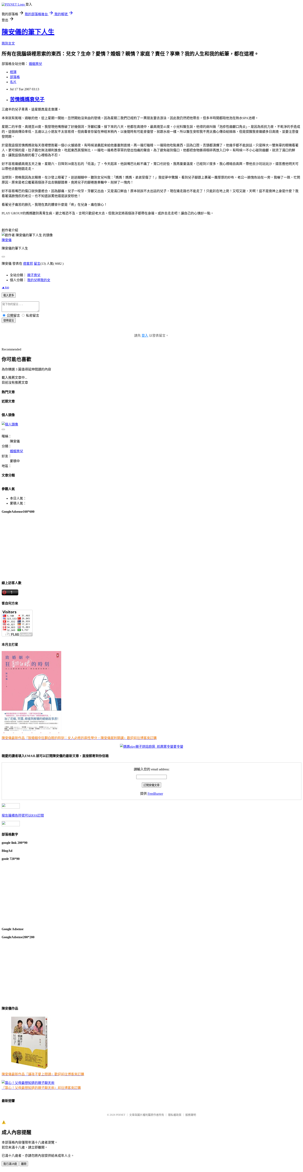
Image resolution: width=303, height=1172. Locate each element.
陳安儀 (7, 240)
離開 (23, 1163)
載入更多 (8, 295)
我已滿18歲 (10, 1163)
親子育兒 (33, 275)
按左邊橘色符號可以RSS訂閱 (23, 815)
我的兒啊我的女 (38, 280)
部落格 (15, 77)
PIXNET (120, 1114)
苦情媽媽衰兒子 (27, 99)
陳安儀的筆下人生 (28, 32)
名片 (13, 82)
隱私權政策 (174, 1114)
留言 (37, 263)
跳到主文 (8, 43)
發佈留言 (8, 320)
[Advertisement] (125, 547)
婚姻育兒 (35, 64)
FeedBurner (155, 793)
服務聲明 (190, 1114)
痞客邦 (28, 263)
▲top (5, 287)
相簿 (13, 72)
